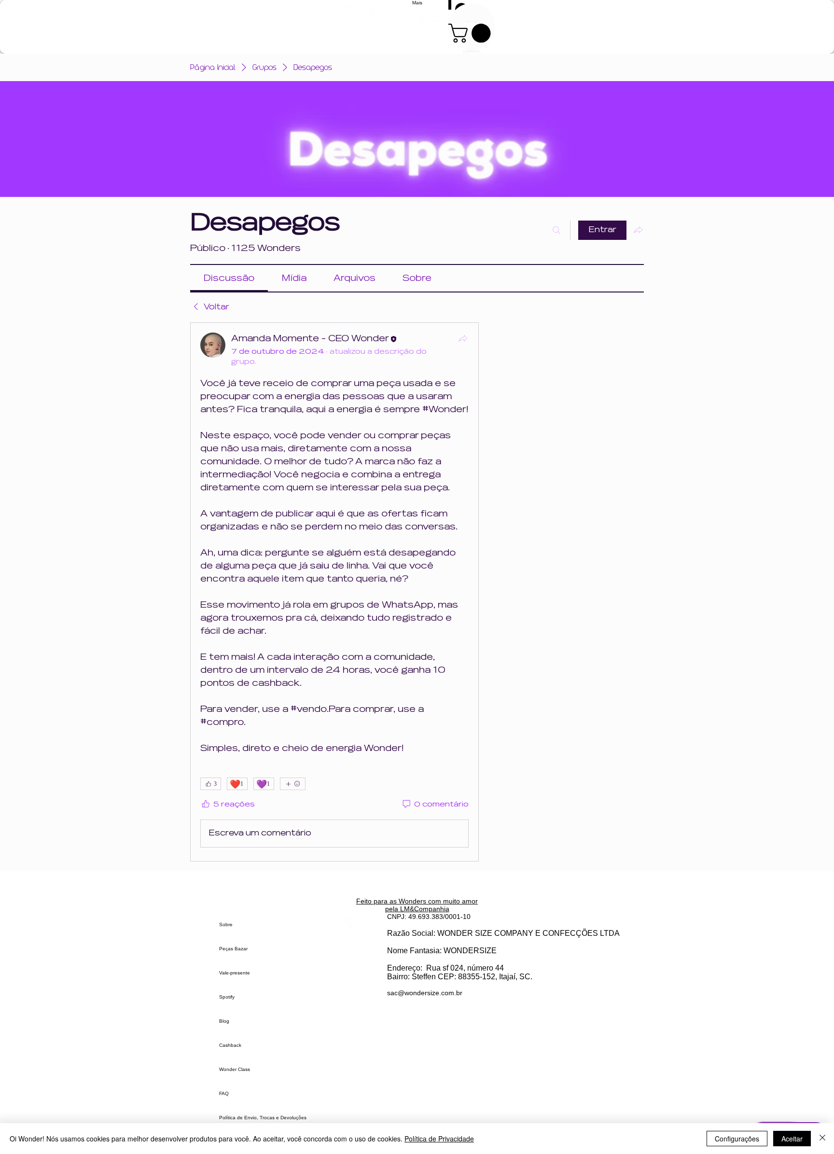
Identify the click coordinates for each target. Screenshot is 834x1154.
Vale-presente (234, 972)
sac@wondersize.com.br (424, 993)
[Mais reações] (293, 784)
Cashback (230, 1045)
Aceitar (792, 1138)
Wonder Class (234, 1069)
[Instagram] (350, 963)
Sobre (226, 924)
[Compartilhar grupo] (638, 230)
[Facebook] (350, 1000)
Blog (224, 1021)
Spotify (227, 997)
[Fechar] (822, 1138)
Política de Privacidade (439, 1138)
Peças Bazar (233, 948)
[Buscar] (556, 230)
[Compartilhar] (463, 338)
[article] (334, 591)
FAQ (224, 1093)
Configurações (737, 1138)
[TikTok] (350, 982)
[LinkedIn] (350, 1019)
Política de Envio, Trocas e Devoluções (262, 1117)
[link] (229, 278)
